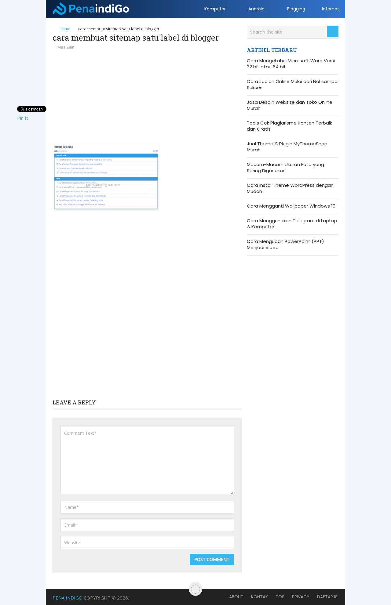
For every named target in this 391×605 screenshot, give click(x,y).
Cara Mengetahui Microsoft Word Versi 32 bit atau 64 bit (291, 64)
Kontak (259, 597)
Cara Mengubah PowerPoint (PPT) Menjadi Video (285, 244)
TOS (280, 597)
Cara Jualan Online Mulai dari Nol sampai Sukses (292, 84)
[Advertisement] (147, 96)
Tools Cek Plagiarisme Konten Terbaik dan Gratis (289, 126)
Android (256, 9)
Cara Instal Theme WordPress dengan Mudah (290, 188)
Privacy (300, 597)
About (236, 597)
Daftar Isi (327, 597)
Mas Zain (66, 47)
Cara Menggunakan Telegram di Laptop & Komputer (292, 224)
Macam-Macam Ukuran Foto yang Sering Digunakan (285, 167)
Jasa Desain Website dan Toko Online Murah (289, 105)
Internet (330, 9)
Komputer (214, 9)
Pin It (22, 118)
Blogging (295, 9)
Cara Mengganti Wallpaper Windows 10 (291, 206)
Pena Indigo (67, 598)
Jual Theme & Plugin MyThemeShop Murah (287, 147)
